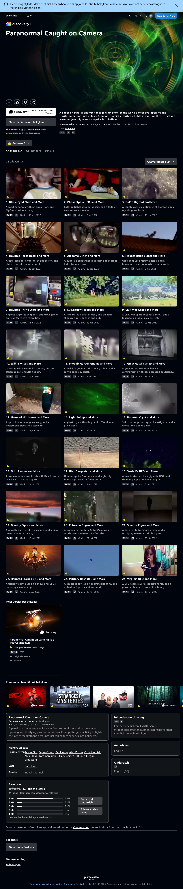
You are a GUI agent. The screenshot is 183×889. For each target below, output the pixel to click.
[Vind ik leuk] (17, 102)
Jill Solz (80, 755)
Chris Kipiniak (92, 752)
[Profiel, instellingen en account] (151, 15)
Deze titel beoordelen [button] (88, 801)
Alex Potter (76, 752)
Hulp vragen (13, 864)
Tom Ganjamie (48, 755)
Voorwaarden (81, 827)
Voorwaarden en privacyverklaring (46, 884)
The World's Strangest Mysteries (70, 697)
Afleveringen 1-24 (159, 161)
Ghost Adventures (26, 697)
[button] (30, 817)
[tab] (14, 150)
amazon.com (126, 3)
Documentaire (66, 124)
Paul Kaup (70, 128)
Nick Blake (31, 755)
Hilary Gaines (66, 755)
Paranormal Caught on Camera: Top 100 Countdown (33, 620)
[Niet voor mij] (25, 102)
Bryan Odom (46, 752)
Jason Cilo (31, 752)
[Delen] (33, 102)
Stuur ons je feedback (74, 884)
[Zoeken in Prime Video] (130, 15)
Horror (82, 124)
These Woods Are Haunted (157, 697)
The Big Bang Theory (113, 697)
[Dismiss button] (176, 5)
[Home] (11, 16)
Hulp (89, 884)
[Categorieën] (145, 15)
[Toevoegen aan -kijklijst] (9, 102)
